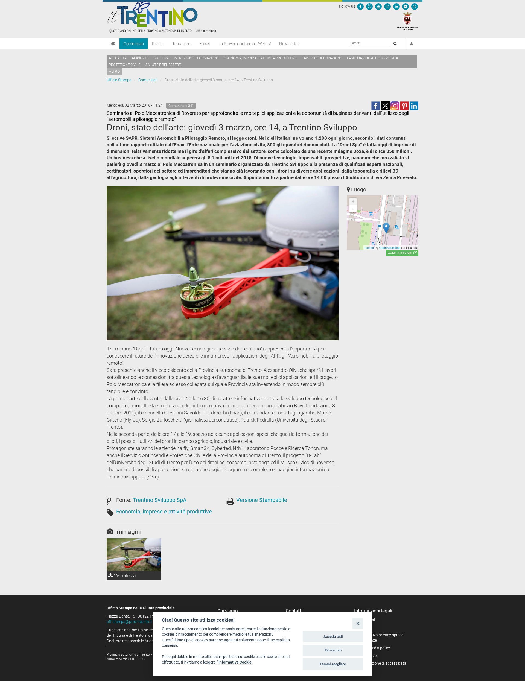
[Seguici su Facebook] (360, 6)
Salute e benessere (163, 65)
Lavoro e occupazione (322, 58)
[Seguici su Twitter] (369, 6)
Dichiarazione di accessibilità (382, 663)
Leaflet (369, 247)
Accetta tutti (333, 637)
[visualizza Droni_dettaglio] (134, 554)
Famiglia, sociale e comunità (372, 58)
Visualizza (124, 575)
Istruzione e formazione (196, 58)
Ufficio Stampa (119, 80)
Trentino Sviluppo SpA (159, 500)
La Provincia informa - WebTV (244, 43)
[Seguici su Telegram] (405, 6)
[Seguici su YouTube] (378, 6)
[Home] (113, 43)
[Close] (357, 623)
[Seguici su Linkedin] (396, 6)
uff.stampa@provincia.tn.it (129, 621)
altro (114, 71)
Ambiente (140, 58)
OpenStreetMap (389, 247)
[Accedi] (411, 43)
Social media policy (374, 648)
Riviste (158, 43)
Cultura (161, 58)
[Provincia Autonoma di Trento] (407, 21)
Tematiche (181, 43)
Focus (204, 43)
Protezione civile (124, 65)
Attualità (118, 58)
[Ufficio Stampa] (161, 16)
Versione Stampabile (261, 500)
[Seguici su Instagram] (387, 6)
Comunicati (134, 43)
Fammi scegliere (333, 664)
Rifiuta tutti (333, 650)
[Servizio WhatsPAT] (414, 6)
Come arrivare (400, 253)
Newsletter (289, 43)
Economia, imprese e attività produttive (260, 58)
